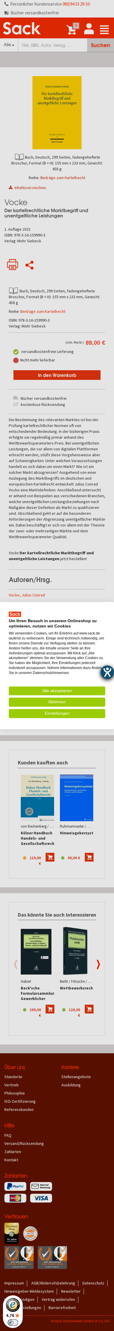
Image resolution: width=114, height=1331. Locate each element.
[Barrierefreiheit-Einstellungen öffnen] (107, 672)
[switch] (13, 1322)
